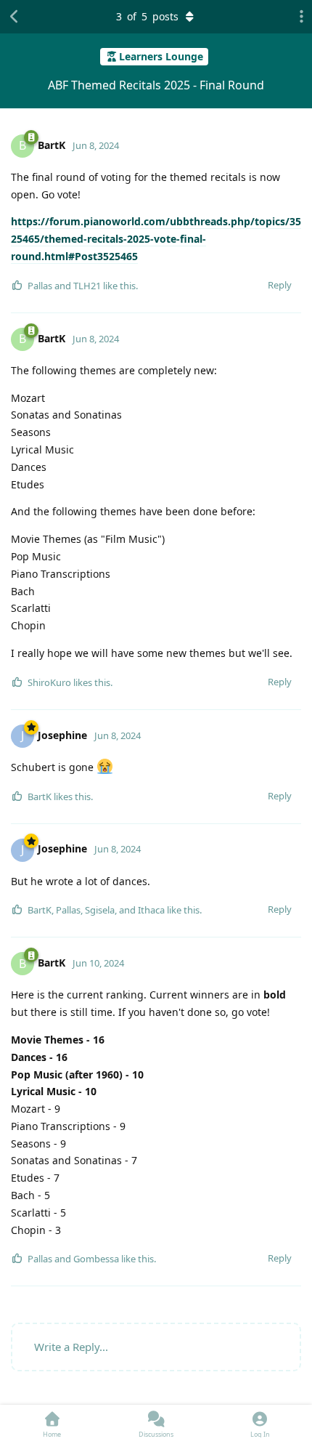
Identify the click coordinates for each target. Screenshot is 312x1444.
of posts (147, 16)
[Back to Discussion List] (14, 16)
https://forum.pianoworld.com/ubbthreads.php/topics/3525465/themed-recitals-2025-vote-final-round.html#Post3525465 (156, 238)
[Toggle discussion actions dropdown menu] (297, 16)
